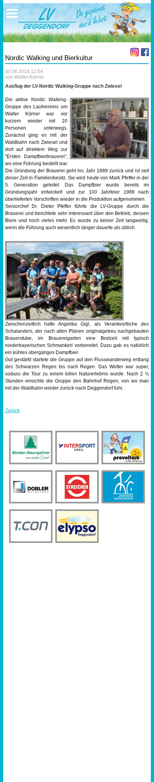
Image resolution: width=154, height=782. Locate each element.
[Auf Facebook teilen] (145, 52)
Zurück (12, 410)
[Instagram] (134, 52)
